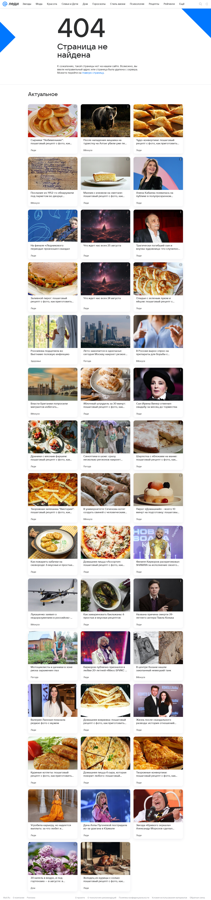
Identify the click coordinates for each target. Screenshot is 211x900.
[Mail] (5, 4)
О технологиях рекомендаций (102, 897)
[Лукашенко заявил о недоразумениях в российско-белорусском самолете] (52, 603)
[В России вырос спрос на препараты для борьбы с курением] (158, 339)
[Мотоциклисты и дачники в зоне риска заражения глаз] (52, 656)
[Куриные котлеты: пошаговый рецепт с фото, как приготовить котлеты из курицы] (52, 761)
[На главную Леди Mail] (13, 4)
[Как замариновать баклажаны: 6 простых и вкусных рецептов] (105, 603)
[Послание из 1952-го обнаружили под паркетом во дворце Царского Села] (52, 181)
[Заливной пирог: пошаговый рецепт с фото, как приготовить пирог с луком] (52, 287)
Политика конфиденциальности (134, 897)
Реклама (31, 897)
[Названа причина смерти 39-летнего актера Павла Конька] (158, 603)
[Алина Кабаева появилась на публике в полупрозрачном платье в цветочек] (158, 181)
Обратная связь (197, 897)
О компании (18, 897)
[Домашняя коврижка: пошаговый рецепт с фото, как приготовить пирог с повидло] (105, 708)
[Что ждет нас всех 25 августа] (105, 234)
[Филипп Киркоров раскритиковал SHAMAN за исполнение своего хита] (158, 550)
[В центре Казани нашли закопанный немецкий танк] (158, 656)
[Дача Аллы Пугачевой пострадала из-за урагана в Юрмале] (105, 814)
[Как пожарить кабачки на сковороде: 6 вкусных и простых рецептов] (52, 550)
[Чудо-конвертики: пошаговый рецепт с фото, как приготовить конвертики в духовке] (158, 129)
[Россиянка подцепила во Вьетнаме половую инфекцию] (52, 339)
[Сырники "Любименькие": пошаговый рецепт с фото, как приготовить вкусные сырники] (52, 129)
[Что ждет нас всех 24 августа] (105, 287)
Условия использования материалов (169, 897)
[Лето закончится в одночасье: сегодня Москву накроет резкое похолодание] (105, 339)
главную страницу (93, 72)
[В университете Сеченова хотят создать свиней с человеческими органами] (105, 498)
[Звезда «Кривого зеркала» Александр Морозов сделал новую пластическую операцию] (158, 814)
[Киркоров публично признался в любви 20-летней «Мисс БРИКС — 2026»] (105, 656)
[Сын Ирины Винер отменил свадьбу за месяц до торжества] (158, 392)
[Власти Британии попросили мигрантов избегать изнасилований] (52, 392)
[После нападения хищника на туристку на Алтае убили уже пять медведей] (105, 129)
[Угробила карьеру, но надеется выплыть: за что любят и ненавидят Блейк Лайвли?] (52, 814)
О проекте (80, 897)
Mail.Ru (6, 897)
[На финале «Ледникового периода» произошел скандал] (52, 234)
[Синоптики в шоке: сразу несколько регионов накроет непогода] (105, 445)
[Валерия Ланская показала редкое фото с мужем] (52, 708)
